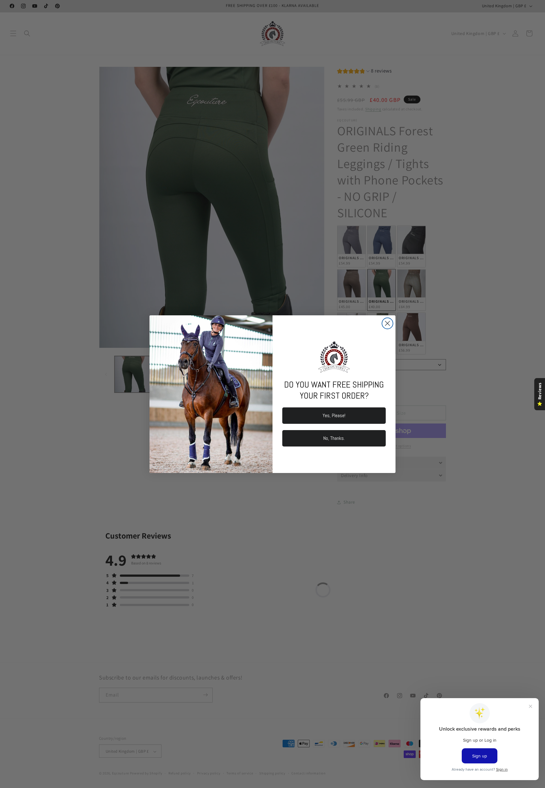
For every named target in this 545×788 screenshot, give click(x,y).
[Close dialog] (387, 323)
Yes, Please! (334, 415)
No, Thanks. (334, 438)
